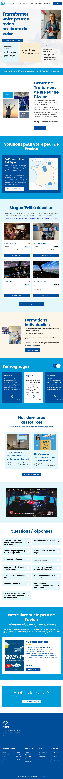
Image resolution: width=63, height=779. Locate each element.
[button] (36, 3)
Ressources (28, 761)
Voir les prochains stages (14, 189)
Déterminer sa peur (23, 3)
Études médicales (30, 759)
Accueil (9, 3)
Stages (18, 752)
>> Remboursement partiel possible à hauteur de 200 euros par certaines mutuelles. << (32, 218)
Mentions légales (42, 752)
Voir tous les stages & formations (31, 304)
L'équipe (14, 3)
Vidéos (27, 752)
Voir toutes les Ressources (32, 474)
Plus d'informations (32, 350)
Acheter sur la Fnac (33, 669)
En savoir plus (40, 128)
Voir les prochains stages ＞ (12, 40)
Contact (57, 3)
